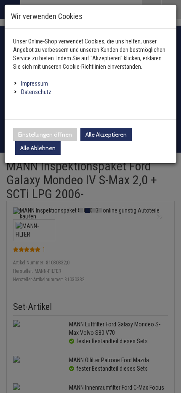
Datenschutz (36, 92)
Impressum (34, 83)
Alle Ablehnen (38, 148)
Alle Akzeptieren (106, 134)
